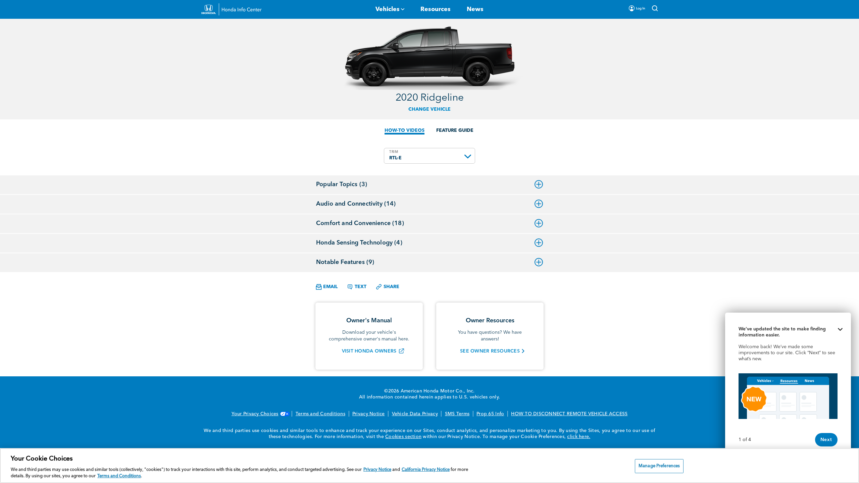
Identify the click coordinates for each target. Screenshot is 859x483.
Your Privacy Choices (255, 414)
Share (390, 286)
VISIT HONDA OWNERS (369, 351)
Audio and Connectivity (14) (356, 204)
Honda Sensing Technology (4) (359, 243)
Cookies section (403, 436)
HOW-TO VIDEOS (404, 130)
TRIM (393, 152)
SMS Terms (457, 414)
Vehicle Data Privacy (415, 414)
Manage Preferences (659, 466)
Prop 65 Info (490, 414)
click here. (578, 436)
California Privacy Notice (426, 470)
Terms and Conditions (320, 414)
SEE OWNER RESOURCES (490, 351)
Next (826, 439)
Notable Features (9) (345, 262)
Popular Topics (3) (341, 184)
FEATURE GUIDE (454, 130)
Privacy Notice (368, 414)
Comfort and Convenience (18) (360, 223)
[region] (429, 465)
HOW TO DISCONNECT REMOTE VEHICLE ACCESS (569, 414)
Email (330, 286)
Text (359, 286)
